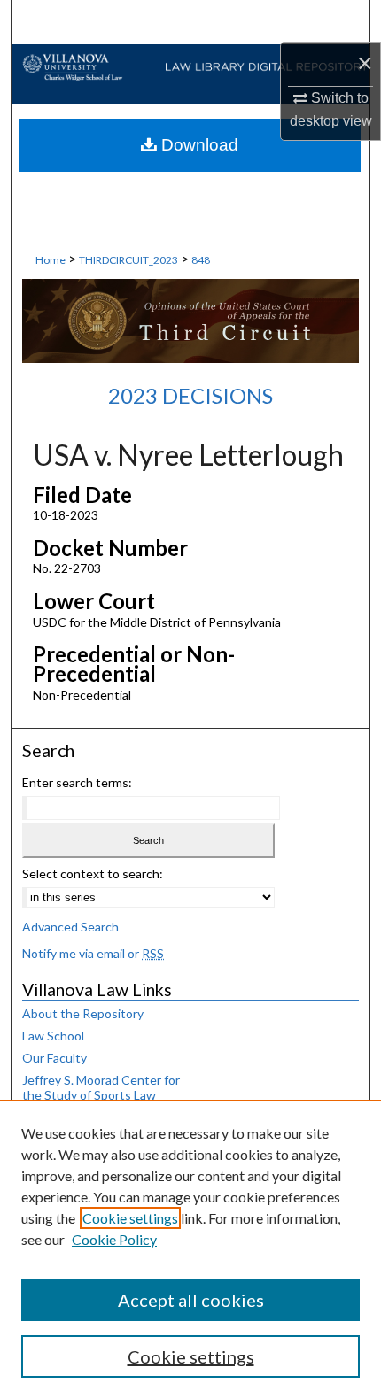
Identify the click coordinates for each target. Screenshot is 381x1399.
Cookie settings (130, 1218)
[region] (190, 1249)
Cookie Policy (114, 1239)
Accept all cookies (191, 1299)
